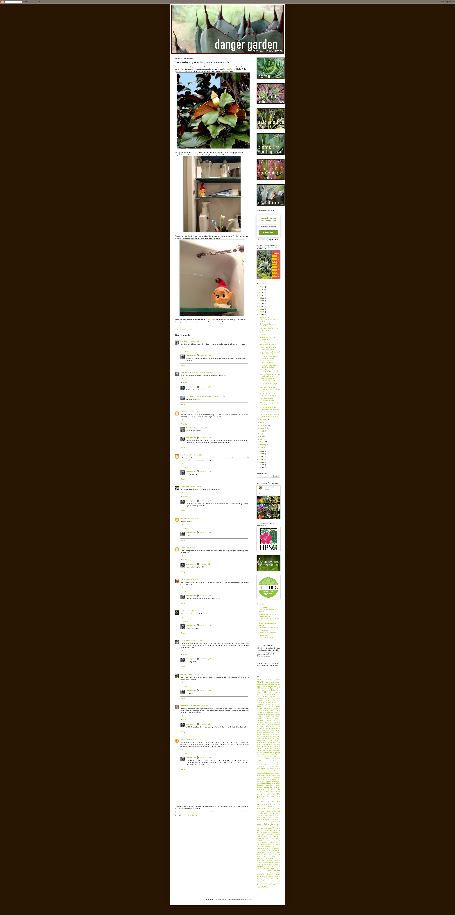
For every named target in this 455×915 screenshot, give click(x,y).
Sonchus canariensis (273, 860)
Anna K (182, 548)
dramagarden (185, 674)
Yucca (268, 887)
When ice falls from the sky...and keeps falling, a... (269, 379)
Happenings (276, 761)
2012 (260, 459)
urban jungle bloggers (263, 873)
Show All (278, 640)
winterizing (262, 885)
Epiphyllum (277, 718)
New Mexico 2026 (267, 801)
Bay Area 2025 (275, 688)
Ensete (268, 718)
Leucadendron (276, 781)
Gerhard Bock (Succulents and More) (192, 373)
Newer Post (179, 812)
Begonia (259, 690)
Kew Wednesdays (271, 775)
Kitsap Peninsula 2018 (273, 777)
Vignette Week (265, 879)
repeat (258, 842)
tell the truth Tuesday (273, 864)
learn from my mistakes (269, 779)
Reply (182, 347)
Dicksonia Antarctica (273, 712)
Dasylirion (277, 708)
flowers (262, 731)
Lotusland (277, 783)
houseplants (260, 767)
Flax (258, 730)
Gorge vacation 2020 (269, 756)
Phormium (260, 828)
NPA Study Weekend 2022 (268, 806)
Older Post (245, 812)
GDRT (273, 755)
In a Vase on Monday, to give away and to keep (269, 361)
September (264, 425)
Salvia (270, 844)
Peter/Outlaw (184, 455)
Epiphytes (260, 720)
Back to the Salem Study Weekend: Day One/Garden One (270, 389)
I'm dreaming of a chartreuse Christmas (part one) (269, 366)
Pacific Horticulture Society (264, 822)
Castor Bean (276, 700)
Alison (182, 579)
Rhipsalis (264, 842)
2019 (260, 306)
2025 (260, 290)
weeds (278, 881)
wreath (259, 887)
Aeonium (259, 679)
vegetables (260, 875)
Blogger (248, 900)
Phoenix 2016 (275, 826)
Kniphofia (259, 779)
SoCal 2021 (269, 858)
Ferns (278, 728)
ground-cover (276, 759)
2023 (260, 295)
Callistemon (276, 698)
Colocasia (260, 704)
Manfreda (277, 785)
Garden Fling (263, 630)
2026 (260, 287)
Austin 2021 (270, 684)
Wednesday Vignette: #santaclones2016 (267, 399)
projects (277, 836)
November (263, 420)
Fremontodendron (264, 732)
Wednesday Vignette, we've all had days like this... (270, 353)
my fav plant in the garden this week (268, 790)
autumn (259, 686)
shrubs (278, 852)
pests (266, 826)
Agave (260, 682)
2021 (260, 301)
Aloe (266, 682)
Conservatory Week (274, 704)
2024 (260, 292)
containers (260, 706)
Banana (270, 686)
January (263, 447)
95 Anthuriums (185, 518)
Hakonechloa (268, 761)
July (261, 431)
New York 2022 (269, 804)
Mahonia (269, 785)
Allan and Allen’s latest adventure (268, 627)
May (261, 436)
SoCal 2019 (260, 858)
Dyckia (259, 714)
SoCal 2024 (261, 860)
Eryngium (277, 720)
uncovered (263, 871)
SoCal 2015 (265, 856)
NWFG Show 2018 (262, 811)
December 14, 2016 (195, 341)
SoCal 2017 (275, 856)
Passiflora (260, 826)
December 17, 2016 (218, 396)
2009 (260, 468)
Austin (264, 684)
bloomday (268, 692)
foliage (268, 731)
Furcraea (277, 732)
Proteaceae (260, 838)
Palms (266, 824)
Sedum (273, 850)
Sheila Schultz (185, 739)
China (278, 702)
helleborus (259, 763)
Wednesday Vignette (186, 329)
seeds (278, 850)
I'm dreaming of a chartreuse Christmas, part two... (269, 357)
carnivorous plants (263, 700)
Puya (266, 838)
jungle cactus (261, 775)
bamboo (264, 686)
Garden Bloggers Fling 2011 (270, 736)
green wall (260, 758)
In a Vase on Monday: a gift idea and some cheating (268, 384)
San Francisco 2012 (268, 846)
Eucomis (259, 722)
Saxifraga (270, 848)
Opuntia (271, 813)
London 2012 (264, 783)
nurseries (261, 808)
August (262, 428)
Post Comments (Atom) (191, 815)
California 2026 (275, 696)
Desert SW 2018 (270, 710)
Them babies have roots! (268, 344)
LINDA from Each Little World (190, 706)
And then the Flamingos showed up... (267, 338)
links (258, 783)
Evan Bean (184, 341)
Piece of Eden (263, 635)
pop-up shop (268, 836)
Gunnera (259, 761)
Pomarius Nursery (229, 69)
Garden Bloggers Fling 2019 (266, 746)
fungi (272, 732)
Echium (259, 716)
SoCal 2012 (272, 854)
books (278, 692)
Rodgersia (272, 842)
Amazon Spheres (274, 682)
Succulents (261, 862)
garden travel (265, 755)
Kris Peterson (185, 640)
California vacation (263, 698)
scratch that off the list (263, 850)
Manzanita (268, 787)
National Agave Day (267, 799)
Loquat (271, 783)
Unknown (183, 412)
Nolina (278, 804)
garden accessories (263, 735)
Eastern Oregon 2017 (267, 714)
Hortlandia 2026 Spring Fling (266, 765)
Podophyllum (269, 834)
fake (263, 724)
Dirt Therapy (263, 607)
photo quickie (268, 828)
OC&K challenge (273, 811)
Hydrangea (260, 771)
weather (277, 879)
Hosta (278, 765)
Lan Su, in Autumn (266, 412)
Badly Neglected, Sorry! (266, 637)
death (262, 710)
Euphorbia (268, 722)
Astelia (259, 684)
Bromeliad (260, 694)
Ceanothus (260, 702)
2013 (260, 456)
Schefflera (277, 848)
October (263, 422)
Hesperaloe (270, 763)
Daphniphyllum (268, 708)
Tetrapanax (261, 866)
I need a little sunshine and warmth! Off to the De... (268, 348)
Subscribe (268, 233)
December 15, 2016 (206, 355)
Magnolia (260, 785)
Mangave (260, 787)
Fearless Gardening (269, 728)
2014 (260, 454)
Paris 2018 (275, 824)
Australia (277, 684)
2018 (260, 309)
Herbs (264, 763)
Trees (272, 869)
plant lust (264, 832)
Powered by (262, 240)
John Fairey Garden (274, 773)
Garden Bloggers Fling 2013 (266, 738)
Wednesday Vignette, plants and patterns (269, 329)
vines (271, 879)
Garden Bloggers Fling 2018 (270, 745)
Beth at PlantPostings (187, 486)
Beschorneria (266, 690)
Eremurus (268, 720)
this (225, 376)
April (262, 439)
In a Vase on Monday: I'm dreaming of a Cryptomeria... (270, 408)
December (263, 317)
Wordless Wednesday (273, 885)
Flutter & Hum (210, 320)
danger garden (179, 322)
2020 (260, 303)
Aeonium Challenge (273, 679)
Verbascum (269, 875)
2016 (260, 315)
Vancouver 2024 (275, 873)
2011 (260, 462)
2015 (260, 451)
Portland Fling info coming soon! (268, 632)
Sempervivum (261, 852)
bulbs (258, 696)
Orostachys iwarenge (273, 817)
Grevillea (267, 759)
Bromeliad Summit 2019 (272, 694)
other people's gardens (268, 819)
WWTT (263, 887)
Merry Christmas (265, 342)
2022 (260, 298)
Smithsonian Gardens (262, 854)
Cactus (264, 696)
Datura (258, 710)
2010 (260, 465)
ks (181, 611)
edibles (268, 716)
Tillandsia (266, 869)
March (262, 442)
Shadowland (270, 852)
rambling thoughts (272, 840)
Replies (185, 351)
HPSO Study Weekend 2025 (270, 769)
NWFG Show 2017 (274, 809)
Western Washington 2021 (264, 883)
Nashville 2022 (269, 797)
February (263, 445)
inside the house (263, 773)
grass (278, 756)
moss (262, 789)
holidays (277, 763)
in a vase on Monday (272, 771)
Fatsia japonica (270, 726)
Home (212, 812)
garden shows (268, 753)
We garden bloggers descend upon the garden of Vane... (269, 415)
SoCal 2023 (276, 858)
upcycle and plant (273, 871)
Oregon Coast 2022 (269, 815)
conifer (266, 704)
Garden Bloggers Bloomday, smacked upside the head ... (270, 370)
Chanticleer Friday (270, 702)
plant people (271, 832)
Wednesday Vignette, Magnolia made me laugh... (270, 375)
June (262, 434)
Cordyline (270, 706)
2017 (260, 312)
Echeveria (277, 714)
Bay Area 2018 (265, 688)
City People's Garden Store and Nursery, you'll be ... (269, 394)
